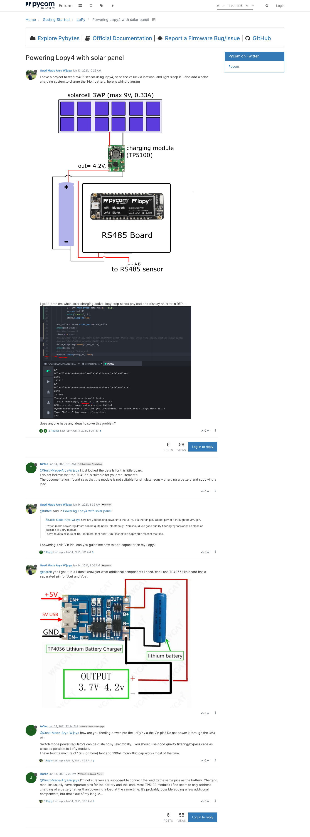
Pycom (234, 66)
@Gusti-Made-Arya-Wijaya (59, 470)
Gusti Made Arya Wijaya (56, 70)
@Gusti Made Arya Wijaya (90, 464)
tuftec (44, 464)
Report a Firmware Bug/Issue (202, 38)
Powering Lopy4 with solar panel (87, 511)
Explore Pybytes (58, 38)
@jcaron (107, 565)
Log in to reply (202, 447)
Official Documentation (121, 38)
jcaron (44, 773)
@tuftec (107, 505)
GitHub (261, 38)
